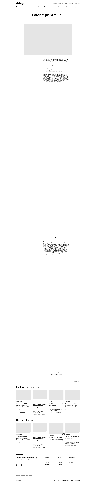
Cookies (72, 480)
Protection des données (65, 480)
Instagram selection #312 (56, 437)
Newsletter (66, 3)
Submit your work (60, 3)
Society (17, 6)
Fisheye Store (59, 464)
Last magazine (47, 457)
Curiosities (46, 6)
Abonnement (55, 3)
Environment (25, 6)
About (54, 480)
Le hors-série (47, 464)
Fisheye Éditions (59, 462)
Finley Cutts (60, 412)
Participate (60, 6)
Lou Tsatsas (66, 19)
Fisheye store (71, 3)
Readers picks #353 (70, 403)
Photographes (68, 6)
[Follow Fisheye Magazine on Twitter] (19, 465)
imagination (65, 61)
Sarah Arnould (56, 65)
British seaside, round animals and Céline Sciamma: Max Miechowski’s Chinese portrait (40, 405)
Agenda (53, 6)
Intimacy (32, 6)
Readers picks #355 (21, 403)
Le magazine (59, 457)
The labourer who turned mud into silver (56, 404)
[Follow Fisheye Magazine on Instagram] (21, 465)
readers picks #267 (58, 59)
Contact (59, 480)
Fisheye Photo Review (48, 462)
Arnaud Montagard (56, 237)
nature (48, 61)
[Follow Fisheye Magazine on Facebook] (16, 465)
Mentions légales (77, 480)
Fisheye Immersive (60, 469)
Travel (39, 6)
